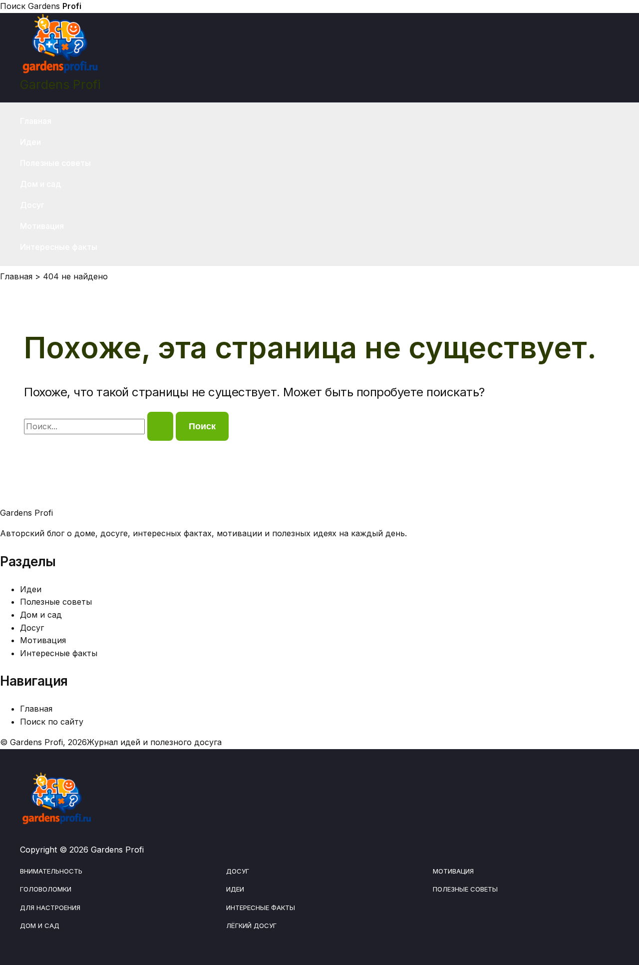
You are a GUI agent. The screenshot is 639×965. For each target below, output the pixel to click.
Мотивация (42, 226)
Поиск (12, 6)
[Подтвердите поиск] (160, 426)
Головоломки (45, 889)
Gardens (54, 6)
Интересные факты (58, 247)
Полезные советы (55, 163)
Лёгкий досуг (251, 926)
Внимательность (51, 871)
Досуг (32, 205)
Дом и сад (40, 184)
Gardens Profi (60, 84)
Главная (35, 121)
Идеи (30, 142)
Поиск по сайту (51, 722)
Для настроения (50, 908)
